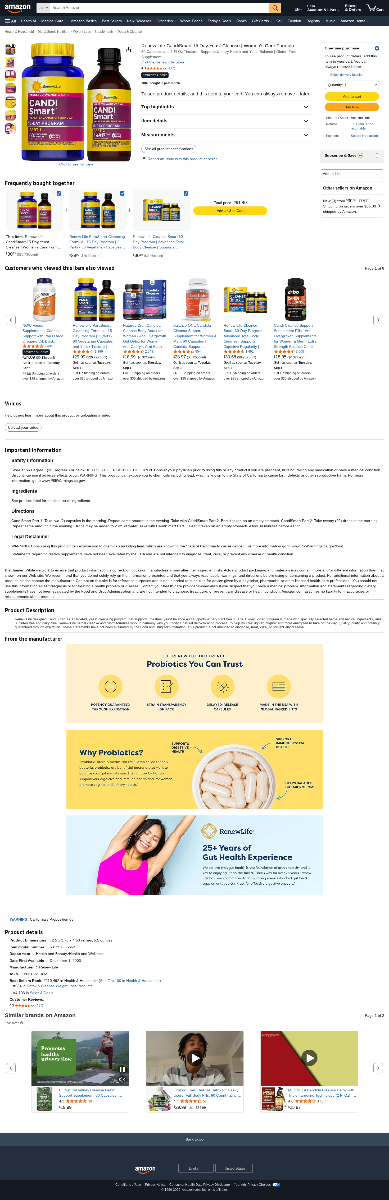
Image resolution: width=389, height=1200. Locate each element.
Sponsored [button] (12, 1022)
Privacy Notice (155, 1185)
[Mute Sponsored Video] (122, 1080)
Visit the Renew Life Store (162, 62)
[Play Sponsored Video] (195, 1058)
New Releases (139, 21)
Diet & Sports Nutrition (53, 32)
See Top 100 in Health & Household (130, 981)
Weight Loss (82, 32)
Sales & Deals (41, 993)
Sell (279, 21)
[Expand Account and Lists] (339, 10)
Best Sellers (112, 21)
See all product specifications (168, 149)
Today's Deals (219, 21)
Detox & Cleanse (129, 32)
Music (330, 21)
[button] (10, 21)
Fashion (294, 21)
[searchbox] (159, 8)
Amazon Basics (84, 21)
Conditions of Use (128, 1185)
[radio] (10, 49)
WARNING (19, 919)
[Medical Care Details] (66, 21)
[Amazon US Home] (145, 1170)
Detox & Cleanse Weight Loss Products (59, 986)
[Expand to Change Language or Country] (301, 10)
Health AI (28, 21)
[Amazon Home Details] (368, 21)
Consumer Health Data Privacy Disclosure (199, 1185)
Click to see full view (76, 164)
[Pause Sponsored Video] (122, 1070)
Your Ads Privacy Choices (252, 1185)
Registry (313, 21)
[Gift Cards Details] (271, 21)
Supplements (104, 32)
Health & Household (19, 32)
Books (241, 21)
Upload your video (23, 427)
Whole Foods (191, 21)
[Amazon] (18, 8)
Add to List (332, 174)
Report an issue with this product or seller (182, 159)
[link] (97, 210)
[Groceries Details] (175, 21)
